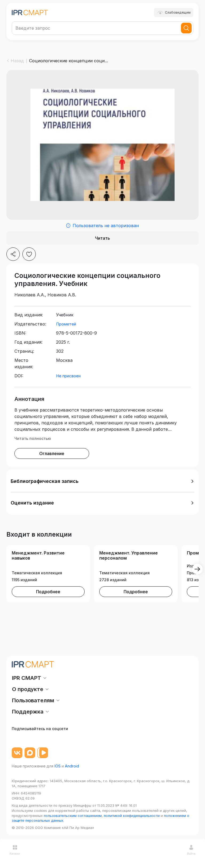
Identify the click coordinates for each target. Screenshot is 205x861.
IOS (57, 766)
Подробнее (48, 591)
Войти (191, 853)
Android (72, 766)
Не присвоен (68, 375)
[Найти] (186, 28)
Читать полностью (32, 438)
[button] (102, 481)
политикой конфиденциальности (132, 815)
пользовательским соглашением (73, 815)
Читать (102, 238)
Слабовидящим (178, 12)
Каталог (15, 853)
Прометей (66, 324)
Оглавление (51, 453)
